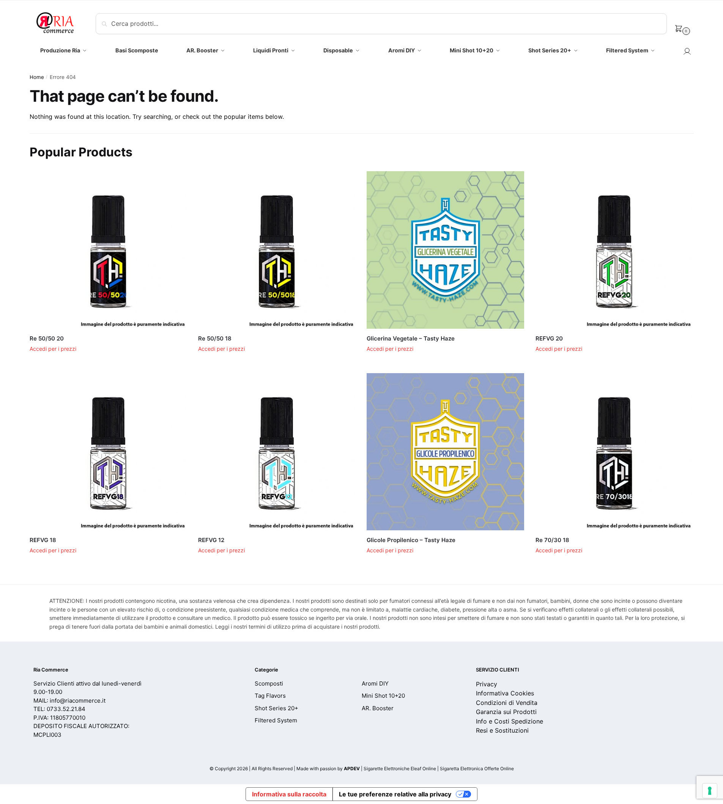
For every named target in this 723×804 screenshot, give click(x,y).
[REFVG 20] (614, 249)
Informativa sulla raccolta (289, 794)
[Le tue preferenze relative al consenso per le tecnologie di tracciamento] (710, 791)
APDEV (352, 768)
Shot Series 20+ (276, 708)
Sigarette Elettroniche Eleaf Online (400, 768)
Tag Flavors (270, 695)
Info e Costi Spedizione (509, 721)
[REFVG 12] (276, 451)
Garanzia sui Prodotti (506, 712)
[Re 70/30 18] (614, 451)
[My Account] (687, 53)
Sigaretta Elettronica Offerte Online (477, 768)
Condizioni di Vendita (506, 702)
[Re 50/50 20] (108, 249)
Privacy (486, 684)
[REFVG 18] (108, 451)
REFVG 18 (43, 540)
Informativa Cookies (505, 693)
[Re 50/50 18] (276, 249)
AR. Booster (378, 708)
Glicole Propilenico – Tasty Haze (411, 540)
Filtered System (276, 720)
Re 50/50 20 (47, 338)
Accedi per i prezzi (53, 348)
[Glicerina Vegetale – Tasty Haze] (445, 249)
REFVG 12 (211, 540)
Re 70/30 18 (552, 540)
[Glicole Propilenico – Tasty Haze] (445, 451)
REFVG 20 (549, 338)
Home (37, 77)
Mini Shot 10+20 (383, 695)
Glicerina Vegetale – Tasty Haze (411, 338)
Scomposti (269, 683)
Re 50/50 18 (215, 338)
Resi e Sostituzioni (502, 730)
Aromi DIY (375, 683)
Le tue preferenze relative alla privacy (395, 794)
